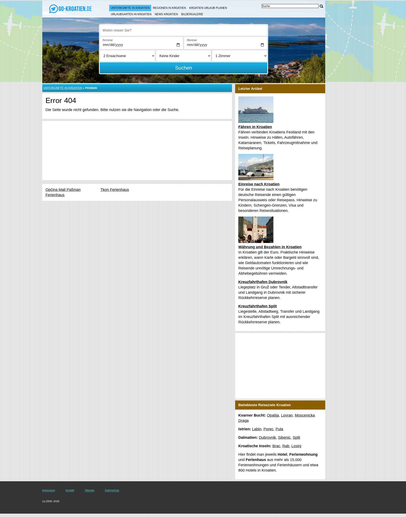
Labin (256, 429)
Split (296, 437)
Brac (276, 446)
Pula (279, 429)
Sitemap (89, 490)
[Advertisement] (137, 150)
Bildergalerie (192, 14)
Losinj (296, 446)
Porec (268, 429)
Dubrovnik (267, 437)
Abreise (192, 40)
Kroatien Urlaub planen (208, 8)
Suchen (183, 68)
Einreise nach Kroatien (259, 184)
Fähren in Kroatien (255, 127)
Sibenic (284, 437)
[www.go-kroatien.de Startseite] (71, 8)
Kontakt (70, 490)
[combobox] (183, 30)
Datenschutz (112, 490)
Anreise (108, 40)
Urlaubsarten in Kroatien (131, 14)
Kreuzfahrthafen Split (257, 306)
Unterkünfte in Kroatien (130, 8)
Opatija (273, 415)
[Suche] (321, 6)
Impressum (48, 490)
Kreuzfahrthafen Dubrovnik (262, 282)
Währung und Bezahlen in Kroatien (270, 247)
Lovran (287, 415)
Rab (285, 446)
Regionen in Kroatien (169, 8)
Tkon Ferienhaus (114, 190)
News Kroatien (166, 14)
